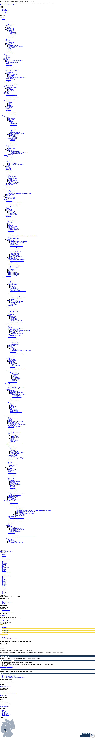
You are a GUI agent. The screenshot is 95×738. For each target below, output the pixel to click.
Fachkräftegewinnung (12, 465)
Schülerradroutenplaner (12, 473)
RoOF (9, 445)
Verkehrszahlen (9, 174)
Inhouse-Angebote (19, 508)
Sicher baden (12, 482)
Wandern (9, 105)
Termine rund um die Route (15, 206)
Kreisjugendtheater (11, 227)
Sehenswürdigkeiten (9, 210)
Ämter (5, 20)
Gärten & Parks (9, 207)
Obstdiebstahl (12, 364)
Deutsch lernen (11, 442)
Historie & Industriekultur (12, 214)
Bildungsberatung (15, 436)
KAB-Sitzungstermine (14, 131)
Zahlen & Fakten (7, 165)
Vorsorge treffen (13, 340)
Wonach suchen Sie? (4, 596)
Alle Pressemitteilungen (10, 98)
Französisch (4, 563)
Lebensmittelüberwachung (11, 35)
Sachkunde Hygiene (13, 356)
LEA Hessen (10, 292)
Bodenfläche (8, 169)
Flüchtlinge (10, 385)
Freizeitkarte (8, 276)
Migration (8, 384)
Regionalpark (8, 216)
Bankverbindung (9, 107)
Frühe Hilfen (10, 502)
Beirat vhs (12, 142)
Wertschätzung (11, 240)
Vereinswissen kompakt (12, 275)
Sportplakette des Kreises (14, 253)
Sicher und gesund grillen (14, 489)
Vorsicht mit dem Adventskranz (15, 484)
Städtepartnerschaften (14, 410)
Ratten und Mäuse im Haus (15, 365)
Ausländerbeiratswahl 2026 (15, 132)
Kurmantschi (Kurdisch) (6, 572)
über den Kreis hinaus (10, 145)
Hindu (3, 566)
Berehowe (12, 403)
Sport (7, 219)
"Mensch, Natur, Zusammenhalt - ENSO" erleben (18, 234)
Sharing (9, 471)
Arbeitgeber (8, 57)
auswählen (2, 648)
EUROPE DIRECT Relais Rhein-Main (14, 413)
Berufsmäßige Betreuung (14, 339)
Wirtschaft (8, 460)
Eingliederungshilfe (11, 76)
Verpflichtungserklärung (10, 79)
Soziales (7, 538)
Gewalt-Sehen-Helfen (12, 499)
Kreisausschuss (11, 119)
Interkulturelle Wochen (14, 391)
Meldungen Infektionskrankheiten (18, 354)
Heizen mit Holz (13, 287)
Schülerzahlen (8, 172)
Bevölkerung (8, 168)
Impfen (9, 334)
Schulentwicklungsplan (14, 428)
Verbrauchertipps (11, 361)
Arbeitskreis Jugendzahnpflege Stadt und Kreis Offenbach (20, 330)
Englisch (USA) (5, 560)
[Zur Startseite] (7, 549)
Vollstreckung (8, 50)
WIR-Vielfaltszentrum (14, 393)
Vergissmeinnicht (15, 535)
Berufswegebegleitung (12, 446)
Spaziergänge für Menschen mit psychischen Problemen (22, 350)
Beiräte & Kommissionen (12, 138)
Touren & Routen (9, 201)
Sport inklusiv (10, 222)
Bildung (7, 430)
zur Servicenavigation (6, 13)
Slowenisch (4, 584)
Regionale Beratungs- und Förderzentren (15, 426)
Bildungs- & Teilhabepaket (12, 541)
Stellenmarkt (8, 55)
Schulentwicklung (11, 427)
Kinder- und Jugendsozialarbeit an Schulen (15, 421)
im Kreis (7, 117)
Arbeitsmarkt (8, 166)
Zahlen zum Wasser (9, 184)
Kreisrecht (6, 82)
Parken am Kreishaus (12, 113)
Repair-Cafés (10, 323)
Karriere (5, 54)
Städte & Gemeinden (9, 157)
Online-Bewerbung (9, 72)
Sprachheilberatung (13, 332)
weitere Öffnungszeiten (4, 620)
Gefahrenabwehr (11, 478)
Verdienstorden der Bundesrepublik (16, 256)
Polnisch (3, 579)
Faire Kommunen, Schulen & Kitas (16, 320)
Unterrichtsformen (11, 425)
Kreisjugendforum (11, 522)
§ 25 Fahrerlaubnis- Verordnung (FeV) (8, 676)
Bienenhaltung (14, 380)
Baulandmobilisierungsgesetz (13, 283)
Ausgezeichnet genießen (10, 197)
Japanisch (4, 569)
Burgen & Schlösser (11, 211)
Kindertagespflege (11, 456)
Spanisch (4, 587)
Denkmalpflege (13, 280)
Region (7, 156)
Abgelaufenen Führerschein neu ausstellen (9, 638)
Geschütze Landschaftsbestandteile (16, 301)
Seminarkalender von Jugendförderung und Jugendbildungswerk (19, 519)
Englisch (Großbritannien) (6, 559)
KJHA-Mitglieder (13, 136)
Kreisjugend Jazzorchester (13, 226)
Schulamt (8, 40)
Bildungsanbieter (13, 438)
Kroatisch (4, 571)
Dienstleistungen (7, 59)
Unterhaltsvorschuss (9, 78)
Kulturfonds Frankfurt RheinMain (14, 228)
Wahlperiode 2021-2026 (14, 127)
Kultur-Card (10, 224)
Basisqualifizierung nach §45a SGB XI (17, 529)
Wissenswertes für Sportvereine (13, 274)
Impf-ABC (12, 336)
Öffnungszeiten (7, 58)
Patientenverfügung (15, 343)
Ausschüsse (12, 121)
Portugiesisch (4, 580)
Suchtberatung (12, 348)
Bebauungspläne (9, 65)
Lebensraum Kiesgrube (16, 296)
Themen (3, 277)
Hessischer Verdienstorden (15, 248)
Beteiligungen (8, 111)
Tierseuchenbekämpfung (12, 382)
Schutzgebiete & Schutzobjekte (13, 300)
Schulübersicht (11, 417)
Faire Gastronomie (13, 319)
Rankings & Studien (9, 171)
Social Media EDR (13, 414)
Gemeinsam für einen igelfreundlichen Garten (18, 291)
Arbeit (7, 444)
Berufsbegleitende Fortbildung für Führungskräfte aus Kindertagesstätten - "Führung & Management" (33, 510)
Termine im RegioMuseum (14, 34)
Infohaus (11, 466)
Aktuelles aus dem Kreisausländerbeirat (17, 133)
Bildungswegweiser (11, 433)
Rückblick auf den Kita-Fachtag (19, 515)
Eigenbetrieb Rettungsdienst (13, 496)
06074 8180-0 (2, 615)
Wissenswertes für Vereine (12, 272)
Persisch (3, 578)
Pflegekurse (12, 532)
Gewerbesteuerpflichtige (14, 182)
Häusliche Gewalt (11, 520)
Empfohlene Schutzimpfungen (15, 335)
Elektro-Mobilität (11, 470)
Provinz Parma (12, 407)
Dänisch (3, 558)
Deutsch (3, 554)
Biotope (11, 295)
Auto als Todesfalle (15, 373)
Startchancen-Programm (12, 422)
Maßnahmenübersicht (14, 447)
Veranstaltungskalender (10, 190)
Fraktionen (12, 122)
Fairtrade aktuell (13, 316)
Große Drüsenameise (16, 381)
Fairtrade (9, 315)
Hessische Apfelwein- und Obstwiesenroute (15, 202)
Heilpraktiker (10, 327)
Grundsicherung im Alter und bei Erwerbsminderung (17, 77)
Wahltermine (10, 154)
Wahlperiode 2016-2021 (14, 126)
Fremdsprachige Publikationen (11, 87)
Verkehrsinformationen (12, 469)
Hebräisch (4, 565)
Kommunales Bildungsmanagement (14, 432)
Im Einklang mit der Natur (12, 163)
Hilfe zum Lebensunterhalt (13, 74)
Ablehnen (2, 6)
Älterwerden (8, 525)
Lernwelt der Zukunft (14, 440)
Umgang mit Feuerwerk (14, 483)
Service (3, 19)
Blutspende (10, 346)
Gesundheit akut (11, 326)
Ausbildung (8, 56)
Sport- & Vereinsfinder (12, 221)
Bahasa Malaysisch (5, 574)
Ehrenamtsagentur (11, 30)
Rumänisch (4, 582)
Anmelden (4, 626)
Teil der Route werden (14, 205)
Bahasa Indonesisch (5, 567)
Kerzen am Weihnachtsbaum (15, 481)
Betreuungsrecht (13, 338)
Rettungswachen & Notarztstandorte (14, 495)
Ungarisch (4, 592)
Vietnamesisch (5, 593)
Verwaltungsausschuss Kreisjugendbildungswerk (18, 144)
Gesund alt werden (11, 533)
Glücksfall (10, 260)
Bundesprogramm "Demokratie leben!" (17, 518)
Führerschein (8, 67)
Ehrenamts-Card (13, 243)
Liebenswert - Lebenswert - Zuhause (12, 161)
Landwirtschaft (9, 170)
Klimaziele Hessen (13, 309)
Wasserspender (11, 314)
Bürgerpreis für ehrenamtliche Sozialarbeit (17, 242)
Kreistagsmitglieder (13, 123)
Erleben (5, 189)
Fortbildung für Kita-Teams (17, 506)
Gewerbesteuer (10, 181)
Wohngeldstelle (11, 42)
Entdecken (6, 199)
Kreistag (9, 120)
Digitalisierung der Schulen (13, 418)
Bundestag (10, 147)
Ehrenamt (8, 239)
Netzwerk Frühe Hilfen (14, 503)
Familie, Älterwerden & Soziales (9, 500)
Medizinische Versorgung (10, 159)
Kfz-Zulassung (8, 71)
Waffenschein (8, 80)
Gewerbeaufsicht (9, 25)
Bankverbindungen (3, 695)
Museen (7, 200)
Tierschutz (10, 371)
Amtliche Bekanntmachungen (11, 84)
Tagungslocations (11, 462)
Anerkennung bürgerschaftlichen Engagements (18, 241)
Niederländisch (5, 576)
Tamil (3, 588)
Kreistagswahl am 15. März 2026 (16, 153)
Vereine (7, 263)
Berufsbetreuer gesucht (12, 337)
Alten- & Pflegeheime (15, 537)
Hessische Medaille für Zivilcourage (16, 246)
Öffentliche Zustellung (10, 85)
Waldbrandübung (13, 494)
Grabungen (12, 281)
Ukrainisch (4, 591)
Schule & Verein (11, 271)
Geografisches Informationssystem (12, 68)
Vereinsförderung (11, 264)
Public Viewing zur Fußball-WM (11, 70)
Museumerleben (13, 32)
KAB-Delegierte (12, 130)
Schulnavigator (11, 429)
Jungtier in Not (14, 376)
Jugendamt (8, 27)
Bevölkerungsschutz (11, 498)
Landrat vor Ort (13, 128)
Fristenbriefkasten (9, 106)
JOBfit (9, 268)
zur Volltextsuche (5, 10)
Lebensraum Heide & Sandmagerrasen (19, 297)
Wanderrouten (8, 215)
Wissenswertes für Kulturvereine (13, 273)
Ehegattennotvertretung (14, 344)
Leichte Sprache (3, 551)
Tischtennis (10, 104)
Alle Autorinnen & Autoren (14, 238)
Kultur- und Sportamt (10, 29)
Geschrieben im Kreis (12, 237)
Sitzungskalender (13, 124)
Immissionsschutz (11, 47)
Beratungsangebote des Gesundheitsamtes (15, 328)
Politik (5, 116)
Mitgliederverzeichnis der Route (15, 203)
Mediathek (6, 99)
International (8, 401)
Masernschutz (14, 353)
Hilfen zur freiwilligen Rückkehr (13, 388)
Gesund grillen (12, 362)
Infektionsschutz (13, 352)
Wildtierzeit (12, 369)
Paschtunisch (4, 581)
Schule (7, 416)
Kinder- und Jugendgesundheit (13, 329)
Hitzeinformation (11, 357)
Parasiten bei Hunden (16, 377)
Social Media (8, 88)
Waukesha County (13, 409)
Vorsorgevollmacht (15, 341)
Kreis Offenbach (5, 686)
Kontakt (7, 109)
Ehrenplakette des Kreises (14, 245)
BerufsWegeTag (13, 449)
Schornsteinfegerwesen (14, 288)
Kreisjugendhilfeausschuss (13, 134)
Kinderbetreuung (11, 504)
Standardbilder (10, 97)
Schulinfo (10, 419)
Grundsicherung (11, 539)
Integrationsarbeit (11, 390)
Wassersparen (10, 313)
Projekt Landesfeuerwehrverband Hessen (17, 493)
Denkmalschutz (11, 279)
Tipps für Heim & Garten (12, 284)
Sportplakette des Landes (14, 254)
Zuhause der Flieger (11, 162)
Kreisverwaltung (7, 100)
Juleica (11, 249)
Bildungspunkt (10, 459)
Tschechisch (4, 589)
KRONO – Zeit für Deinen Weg (15, 453)
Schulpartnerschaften (14, 411)
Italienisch (4, 568)
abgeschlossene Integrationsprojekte (16, 392)
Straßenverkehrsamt (9, 43)
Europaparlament (11, 146)
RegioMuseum (10, 31)
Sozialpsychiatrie (11, 347)
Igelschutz (14, 375)
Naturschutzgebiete (13, 304)
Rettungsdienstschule (12, 497)
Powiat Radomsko (13, 406)
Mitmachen (6, 218)
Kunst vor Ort (10, 232)
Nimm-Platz (12, 399)
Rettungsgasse (12, 488)
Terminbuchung (7, 114)
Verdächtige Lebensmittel (14, 368)
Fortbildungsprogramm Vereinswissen (17, 261)
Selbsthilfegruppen (11, 345)
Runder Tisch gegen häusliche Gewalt (16, 521)
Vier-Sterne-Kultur (11, 231)
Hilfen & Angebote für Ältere (13, 527)
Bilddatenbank (8, 96)
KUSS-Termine (10, 192)
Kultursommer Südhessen (12, 230)
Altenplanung (10, 526)
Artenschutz (12, 294)
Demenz (11, 534)
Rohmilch (12, 366)
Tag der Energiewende (14, 311)
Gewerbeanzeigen (11, 177)
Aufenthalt (8, 61)
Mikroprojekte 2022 (17, 396)
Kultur (7, 223)
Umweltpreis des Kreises (14, 255)
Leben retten (12, 486)
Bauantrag (8, 63)
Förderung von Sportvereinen (15, 265)
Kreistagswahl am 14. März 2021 (16, 151)
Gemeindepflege (11, 37)
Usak (11, 408)
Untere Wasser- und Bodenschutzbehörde (15, 46)
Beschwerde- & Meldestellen (9, 53)
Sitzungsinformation (11, 118)
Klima (7, 307)
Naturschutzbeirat (13, 141)
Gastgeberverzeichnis (14, 464)
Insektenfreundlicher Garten (15, 290)
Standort (5, 155)
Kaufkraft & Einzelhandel (12, 180)
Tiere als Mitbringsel (15, 379)
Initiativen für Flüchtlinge (14, 386)
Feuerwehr (10, 492)
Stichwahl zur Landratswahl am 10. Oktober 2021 (19, 152)
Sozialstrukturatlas (11, 540)
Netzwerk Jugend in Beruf (14, 451)
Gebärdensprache (9, 551)
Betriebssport (8, 101)
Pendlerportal (10, 472)
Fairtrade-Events (13, 317)
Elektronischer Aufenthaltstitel (11, 66)
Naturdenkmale (13, 303)
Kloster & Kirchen (11, 212)
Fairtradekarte (12, 321)
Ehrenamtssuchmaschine (12, 257)
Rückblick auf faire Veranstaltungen (16, 322)
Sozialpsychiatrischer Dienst (15, 349)
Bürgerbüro (8, 22)
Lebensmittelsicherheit (12, 360)
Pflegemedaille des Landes (15, 252)
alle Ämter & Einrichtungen (11, 52)
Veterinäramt (8, 48)
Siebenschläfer (12, 204)
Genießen (6, 196)
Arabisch (3, 555)
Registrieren (4, 627)
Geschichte (6, 185)
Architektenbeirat (13, 139)
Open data (8, 91)
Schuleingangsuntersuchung (15, 331)
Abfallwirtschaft (11, 306)
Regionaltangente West (14, 476)
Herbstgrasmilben (15, 374)
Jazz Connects (10, 191)
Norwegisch (4, 577)
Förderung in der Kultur (14, 267)
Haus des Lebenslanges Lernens (14, 434)
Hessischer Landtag (11, 148)
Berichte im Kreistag (13, 125)
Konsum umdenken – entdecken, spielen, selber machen (26, 513)
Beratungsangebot (13, 448)
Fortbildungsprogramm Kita (19, 507)
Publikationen (6, 86)
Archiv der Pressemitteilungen (11, 95)
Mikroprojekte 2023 (17, 395)
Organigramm (8, 110)
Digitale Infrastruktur (10, 158)
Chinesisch (4, 557)
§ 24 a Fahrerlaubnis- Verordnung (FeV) (9, 675)
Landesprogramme (13, 450)
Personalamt (8, 38)
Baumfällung (12, 286)
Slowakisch (4, 585)
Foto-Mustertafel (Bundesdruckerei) (6, 667)
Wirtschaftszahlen (9, 175)
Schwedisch (4, 586)
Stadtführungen (9, 209)
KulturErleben (10, 225)
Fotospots (8, 195)
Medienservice (6, 93)
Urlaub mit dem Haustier (16, 378)
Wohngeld (8, 81)
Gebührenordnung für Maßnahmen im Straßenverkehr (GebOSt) (13, 677)
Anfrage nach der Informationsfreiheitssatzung (14, 60)
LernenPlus (10, 420)
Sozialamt (8, 41)
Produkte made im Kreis (10, 198)
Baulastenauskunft (9, 64)
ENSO (9, 233)
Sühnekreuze (12, 282)
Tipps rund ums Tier (13, 372)
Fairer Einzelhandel (13, 318)
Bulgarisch (4, 556)
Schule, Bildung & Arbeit (8, 415)
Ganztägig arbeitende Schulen (13, 423)
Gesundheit (8, 324)
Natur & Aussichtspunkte (12, 213)
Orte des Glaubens (13, 398)
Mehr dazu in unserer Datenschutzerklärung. (8, 4)
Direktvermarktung (11, 359)
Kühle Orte (12, 312)
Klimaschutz (10, 308)
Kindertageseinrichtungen (14, 505)
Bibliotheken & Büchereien (10, 217)
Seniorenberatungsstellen (14, 530)
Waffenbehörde (9, 51)
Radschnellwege (13, 475)
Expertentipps (6, 92)
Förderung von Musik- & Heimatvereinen (17, 266)
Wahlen (7, 149)
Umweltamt (8, 44)
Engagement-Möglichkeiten (15, 262)
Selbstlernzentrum (15, 437)
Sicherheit (8, 477)
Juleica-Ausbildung (15, 250)
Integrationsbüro (9, 26)
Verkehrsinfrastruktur (10, 160)
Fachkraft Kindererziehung (13, 455)
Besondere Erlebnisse (10, 194)
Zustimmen (2, 7)
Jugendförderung (11, 517)
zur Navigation (4, 12)
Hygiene (9, 351)
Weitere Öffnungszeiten (4, 706)
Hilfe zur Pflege (11, 75)
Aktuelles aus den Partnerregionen (16, 412)
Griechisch (4, 564)
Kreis (3, 115)
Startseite (4, 635)
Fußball (9, 103)
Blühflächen (12, 299)
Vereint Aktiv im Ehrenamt (12, 258)
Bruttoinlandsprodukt (12, 176)
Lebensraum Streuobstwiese (17, 298)
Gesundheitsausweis (10, 69)
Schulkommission (13, 143)
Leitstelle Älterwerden (10, 36)
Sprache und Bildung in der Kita (19, 514)
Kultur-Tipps (10, 236)
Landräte (7, 186)
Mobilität (7, 467)
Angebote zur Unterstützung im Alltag (16, 528)
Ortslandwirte (10, 305)
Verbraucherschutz (9, 358)
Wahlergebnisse (11, 150)
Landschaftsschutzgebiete (15, 302)
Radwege (8, 208)
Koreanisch (4, 570)
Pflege (11, 536)
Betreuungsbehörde (11, 24)
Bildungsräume (13, 439)
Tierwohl (7, 370)
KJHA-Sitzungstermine (14, 137)
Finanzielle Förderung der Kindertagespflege (18, 458)
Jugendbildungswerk (12, 516)
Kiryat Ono (12, 404)
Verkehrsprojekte (11, 474)
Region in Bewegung (11, 220)
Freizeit (3, 188)
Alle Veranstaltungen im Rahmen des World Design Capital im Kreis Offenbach (24, 235)
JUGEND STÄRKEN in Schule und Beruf (17, 452)
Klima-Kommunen (13, 310)
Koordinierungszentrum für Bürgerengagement (16, 259)
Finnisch (3, 562)
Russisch (4, 583)
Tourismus (10, 463)
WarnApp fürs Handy (14, 485)
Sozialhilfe (8, 73)
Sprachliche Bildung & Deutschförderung (15, 443)
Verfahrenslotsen (11, 28)
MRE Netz (12, 355)
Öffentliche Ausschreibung (11, 112)
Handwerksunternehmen (12, 178)
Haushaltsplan (8, 108)
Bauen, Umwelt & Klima (8, 278)
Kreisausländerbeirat (11, 129)
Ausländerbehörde (9, 21)
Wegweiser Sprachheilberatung (17, 333)
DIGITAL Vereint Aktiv (12, 269)
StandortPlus (10, 461)
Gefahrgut (10, 479)
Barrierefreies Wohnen (14, 289)
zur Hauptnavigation (6, 11)
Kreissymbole (8, 187)
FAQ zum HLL (12, 441)
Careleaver (10, 524)
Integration (8, 389)
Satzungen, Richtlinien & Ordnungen (12, 83)
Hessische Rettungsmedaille (15, 247)
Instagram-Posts (11, 90)
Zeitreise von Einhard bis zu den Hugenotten (16, 164)
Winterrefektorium (13, 33)
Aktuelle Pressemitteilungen (11, 94)
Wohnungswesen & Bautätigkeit (11, 183)
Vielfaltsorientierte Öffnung (17, 397)
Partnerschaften (11, 402)
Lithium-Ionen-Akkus (13, 491)
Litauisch (4, 573)
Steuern (7, 173)
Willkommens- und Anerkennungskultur (19, 394)
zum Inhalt (4, 9)
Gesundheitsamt (9, 23)
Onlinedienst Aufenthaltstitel (13, 62)
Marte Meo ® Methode (20, 512)
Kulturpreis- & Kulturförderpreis (15, 251)
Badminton (10, 102)
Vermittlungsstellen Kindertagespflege (17, 457)
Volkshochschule (9, 49)
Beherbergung (8, 167)
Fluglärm (9, 325)
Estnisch (3, 561)
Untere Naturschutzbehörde (13, 45)
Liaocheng (12, 405)
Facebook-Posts (11, 89)
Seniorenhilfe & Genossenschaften (16, 531)
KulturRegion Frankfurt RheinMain (14, 229)
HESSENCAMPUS (13, 435)
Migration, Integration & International (10, 383)
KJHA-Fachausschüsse (14, 135)
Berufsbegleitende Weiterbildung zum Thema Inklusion (25, 511)
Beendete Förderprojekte (14, 454)
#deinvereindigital (11, 270)
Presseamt (8, 39)
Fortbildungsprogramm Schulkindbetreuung (18, 424)
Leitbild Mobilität (11, 468)
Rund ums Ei (12, 367)
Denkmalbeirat (12, 140)
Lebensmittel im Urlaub (14, 363)
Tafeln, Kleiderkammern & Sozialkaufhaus (15, 542)
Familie (7, 501)
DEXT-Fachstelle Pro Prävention (13, 400)
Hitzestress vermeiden (14, 490)
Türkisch (3, 590)
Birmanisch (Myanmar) (6, 575)
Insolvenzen (10, 179)
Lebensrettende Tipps (12, 480)
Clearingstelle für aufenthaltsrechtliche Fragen (16, 387)
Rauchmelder (12, 487)
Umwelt (7, 293)
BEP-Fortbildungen (19, 509)
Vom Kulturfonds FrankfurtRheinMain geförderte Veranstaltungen (19, 193)
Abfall (11, 285)
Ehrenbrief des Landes (14, 244)
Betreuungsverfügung (16, 342)
